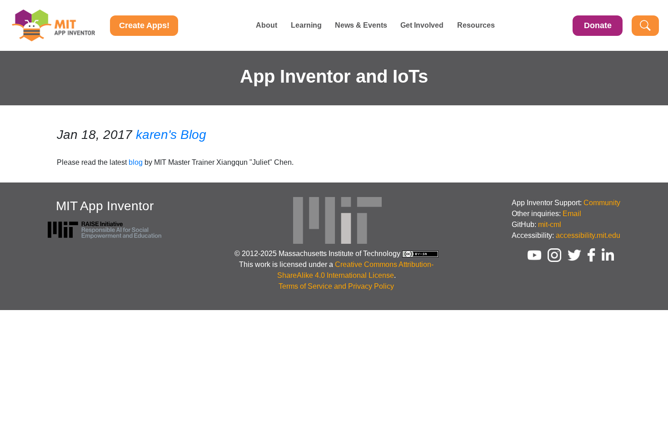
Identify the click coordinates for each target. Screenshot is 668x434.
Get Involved (422, 25)
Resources (476, 25)
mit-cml (549, 224)
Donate (598, 25)
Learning (306, 25)
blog (136, 162)
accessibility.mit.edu (588, 235)
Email (572, 213)
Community (601, 203)
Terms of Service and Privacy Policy (336, 286)
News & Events (361, 25)
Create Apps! (144, 25)
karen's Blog (171, 135)
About (266, 25)
